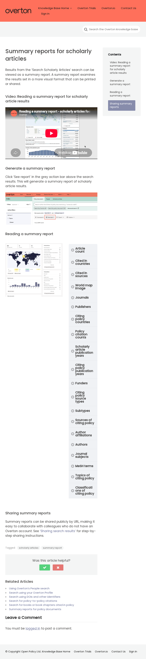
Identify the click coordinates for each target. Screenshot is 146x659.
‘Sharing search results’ (58, 531)
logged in (33, 628)
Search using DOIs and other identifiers (34, 597)
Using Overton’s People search (29, 588)
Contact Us (128, 8)
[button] (44, 567)
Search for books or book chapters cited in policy (41, 605)
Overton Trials (86, 8)
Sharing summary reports (121, 105)
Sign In (45, 13)
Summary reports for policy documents (35, 609)
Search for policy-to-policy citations (33, 601)
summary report (52, 548)
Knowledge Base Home (53, 8)
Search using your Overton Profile (31, 592)
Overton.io (108, 8)
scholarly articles (28, 548)
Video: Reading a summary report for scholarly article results (120, 68)
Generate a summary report (120, 82)
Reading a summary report (120, 93)
